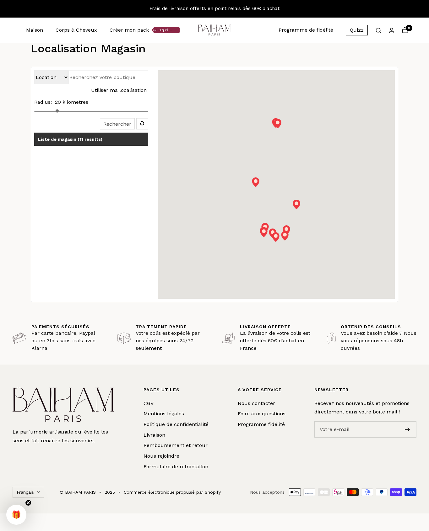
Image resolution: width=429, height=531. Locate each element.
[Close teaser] (28, 503)
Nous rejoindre (161, 456)
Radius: (43, 102)
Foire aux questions (261, 414)
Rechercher (117, 124)
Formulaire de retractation (176, 467)
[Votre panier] (405, 30)
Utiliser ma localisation (119, 90)
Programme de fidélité (306, 30)
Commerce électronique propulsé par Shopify (172, 492)
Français (25, 492)
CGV (149, 403)
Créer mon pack (129, 30)
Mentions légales (164, 414)
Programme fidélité (261, 424)
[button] (255, 182)
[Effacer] (142, 123)
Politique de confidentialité (176, 424)
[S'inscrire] (407, 429)
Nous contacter (256, 403)
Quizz (357, 30)
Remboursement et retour (176, 445)
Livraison (154, 435)
